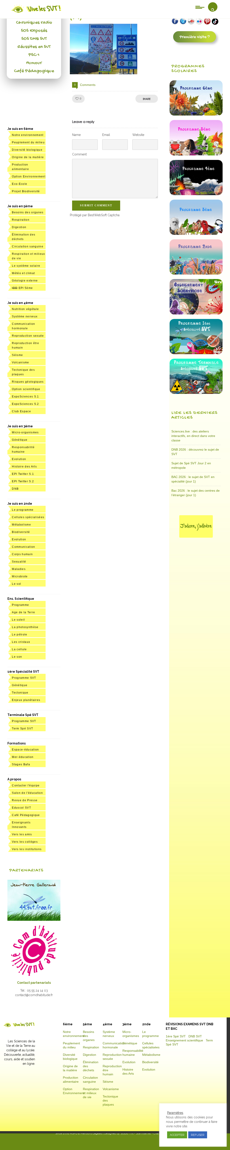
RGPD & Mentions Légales (86, 1133)
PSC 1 (34, 55)
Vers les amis (22, 834)
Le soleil (18, 619)
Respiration (20, 219)
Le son (17, 656)
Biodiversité (21, 532)
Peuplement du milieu (28, 142)
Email (106, 135)
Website (138, 135)
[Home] (36, 13)
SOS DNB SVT (34, 39)
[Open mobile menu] (199, 6)
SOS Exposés (34, 31)
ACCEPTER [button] (177, 1135)
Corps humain (22, 554)
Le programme (22, 509)
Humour (34, 63)
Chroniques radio (34, 23)
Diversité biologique (27, 149)
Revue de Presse (25, 800)
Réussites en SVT (34, 47)
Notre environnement (27, 135)
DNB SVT (195, 1036)
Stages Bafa (21, 764)
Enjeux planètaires (26, 700)
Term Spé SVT (22, 728)
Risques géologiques (28, 381)
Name (76, 135)
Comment (79, 154)
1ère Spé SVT (176, 1036)
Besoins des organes (27, 212)
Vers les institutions (27, 849)
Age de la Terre (23, 612)
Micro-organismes (25, 432)
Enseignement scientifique (184, 1040)
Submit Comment (96, 205)
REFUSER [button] (197, 1135)
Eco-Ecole (19, 183)
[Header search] (212, 9)
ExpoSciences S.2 (25, 404)
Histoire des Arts (24, 466)
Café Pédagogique (34, 71)
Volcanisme (20, 362)
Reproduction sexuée (28, 335)
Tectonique (20, 692)
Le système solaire (26, 265)
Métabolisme (21, 524)
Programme (20, 605)
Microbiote (20, 576)
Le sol (16, 583)
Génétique (19, 439)
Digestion (19, 227)
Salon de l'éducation (27, 792)
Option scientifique (26, 389)
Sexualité (19, 561)
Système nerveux (25, 316)
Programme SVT (24, 677)
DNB (15, 488)
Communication (23, 546)
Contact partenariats (34, 982)
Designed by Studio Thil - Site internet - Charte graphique (139, 1133)
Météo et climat (23, 273)
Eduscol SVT (21, 807)
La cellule (19, 649)
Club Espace (21, 411)
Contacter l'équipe (26, 785)
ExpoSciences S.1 (25, 396)
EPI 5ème (22, 288)
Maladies (19, 569)
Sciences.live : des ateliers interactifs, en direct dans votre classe (193, 436)
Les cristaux (21, 642)
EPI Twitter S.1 (23, 474)
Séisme (17, 355)
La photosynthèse (25, 627)
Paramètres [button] (175, 1113)
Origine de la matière (28, 157)
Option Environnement (28, 176)
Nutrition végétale (25, 309)
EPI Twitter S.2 (23, 481)
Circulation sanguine (27, 246)
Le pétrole (19, 634)
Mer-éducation (22, 757)
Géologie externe (25, 280)
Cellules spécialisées (28, 517)
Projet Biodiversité (26, 191)
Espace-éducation (25, 749)
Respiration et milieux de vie (91, 1093)
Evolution (19, 459)
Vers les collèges (25, 841)
